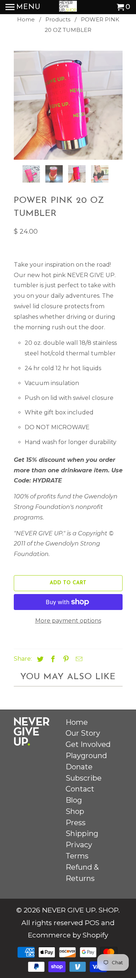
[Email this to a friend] (78, 659)
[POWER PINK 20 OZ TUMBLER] (68, 105)
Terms (77, 856)
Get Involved (88, 744)
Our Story (83, 733)
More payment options (68, 620)
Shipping (82, 833)
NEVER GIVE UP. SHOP (80, 910)
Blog (74, 800)
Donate (79, 766)
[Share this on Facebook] (52, 659)
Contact (80, 789)
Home (77, 722)
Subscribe (84, 778)
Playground (86, 755)
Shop (75, 811)
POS (92, 923)
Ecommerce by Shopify (68, 935)
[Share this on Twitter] (39, 659)
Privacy (79, 844)
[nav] (23, 7)
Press (76, 822)
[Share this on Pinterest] (65, 659)
